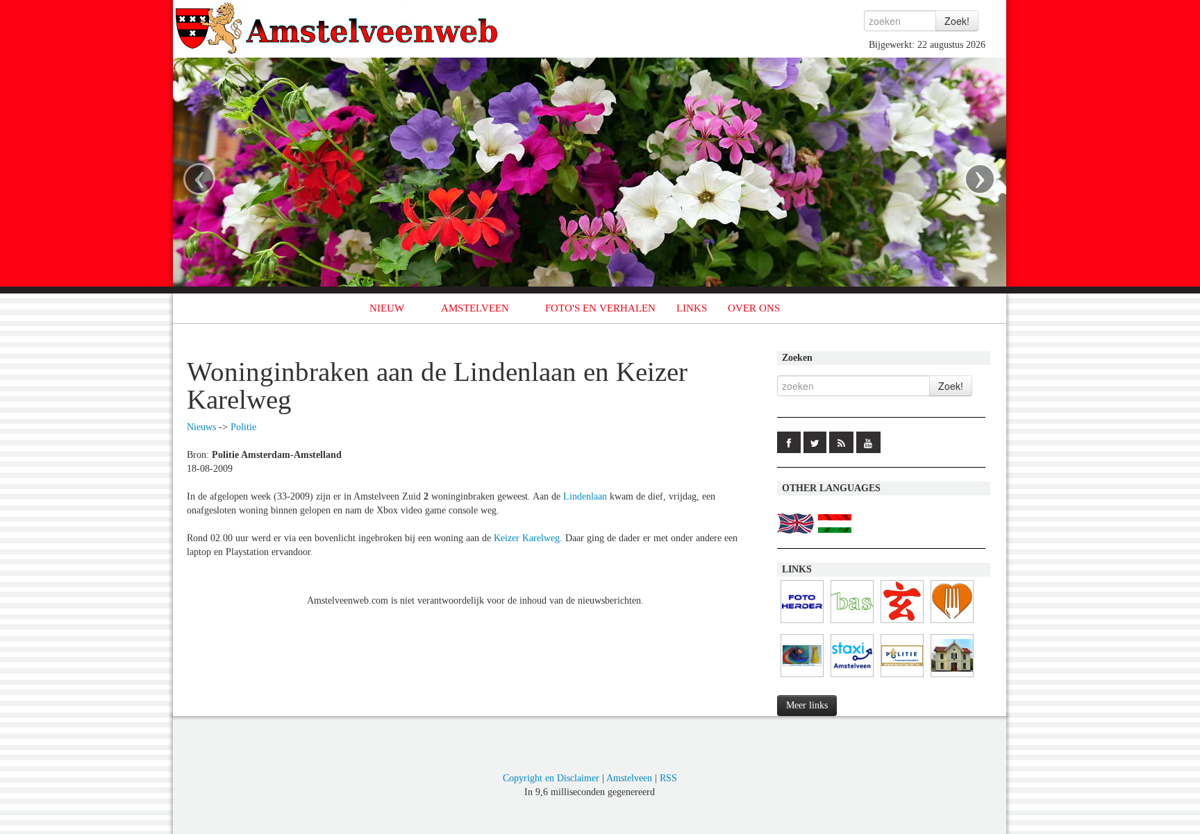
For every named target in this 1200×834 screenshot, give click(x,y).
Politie (243, 427)
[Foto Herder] (802, 623)
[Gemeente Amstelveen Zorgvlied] (952, 677)
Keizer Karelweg (527, 538)
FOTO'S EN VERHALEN (600, 308)
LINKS (691, 308)
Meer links (807, 705)
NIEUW (386, 308)
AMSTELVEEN (475, 308)
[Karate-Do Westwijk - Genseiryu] (902, 623)
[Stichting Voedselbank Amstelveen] (952, 623)
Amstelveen (629, 778)
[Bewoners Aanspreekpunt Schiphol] (852, 623)
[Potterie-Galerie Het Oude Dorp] (802, 677)
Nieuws (201, 427)
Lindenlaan (585, 496)
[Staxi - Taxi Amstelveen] (852, 677)
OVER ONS (754, 308)
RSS (668, 778)
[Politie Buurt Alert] (902, 677)
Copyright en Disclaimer (551, 778)
